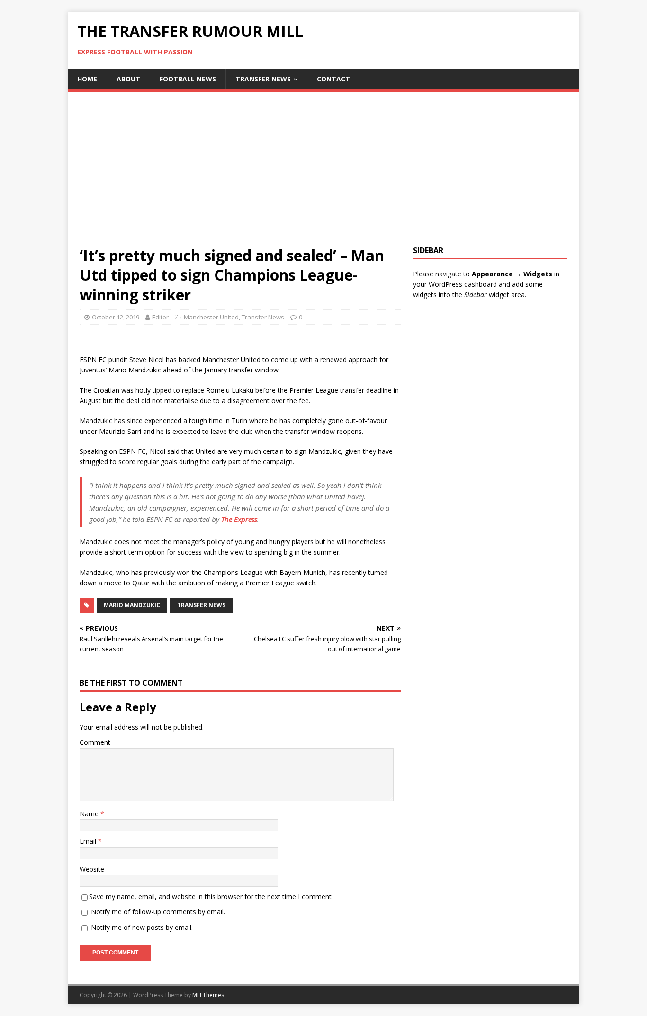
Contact (333, 78)
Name (90, 813)
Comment (95, 742)
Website (92, 869)
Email (89, 841)
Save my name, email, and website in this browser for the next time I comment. (211, 896)
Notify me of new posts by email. (142, 927)
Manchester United (211, 317)
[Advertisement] (323, 174)
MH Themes (208, 995)
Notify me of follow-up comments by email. (158, 911)
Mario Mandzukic (132, 605)
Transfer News (263, 78)
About (128, 78)
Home (87, 78)
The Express (239, 519)
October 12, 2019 (115, 317)
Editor (160, 317)
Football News (188, 78)
